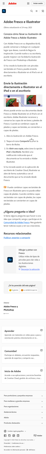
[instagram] (9, 435)
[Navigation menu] (3, 3)
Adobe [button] (6, 418)
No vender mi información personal (14, 450)
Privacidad (7, 443)
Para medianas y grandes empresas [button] (17, 401)
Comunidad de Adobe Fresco (16, 222)
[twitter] (14, 435)
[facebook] (5, 435)
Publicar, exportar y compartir (17, 237)
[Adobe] (12, 3)
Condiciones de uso (17, 443)
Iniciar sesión (38, 3)
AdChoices (32, 450)
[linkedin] (18, 435)
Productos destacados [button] (12, 423)
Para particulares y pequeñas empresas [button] (18, 396)
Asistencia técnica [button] (10, 412)
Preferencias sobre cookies (12, 446)
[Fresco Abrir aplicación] (43, 11)
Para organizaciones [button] (11, 407)
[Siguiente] (33, 310)
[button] (28, 3)
